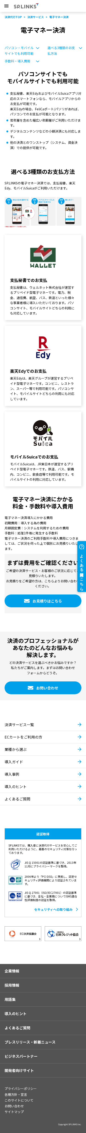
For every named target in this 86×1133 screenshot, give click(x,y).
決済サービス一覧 (19, 724)
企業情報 (12, 971)
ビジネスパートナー (21, 1056)
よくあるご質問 (17, 799)
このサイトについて (19, 1100)
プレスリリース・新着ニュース (30, 1042)
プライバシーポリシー (21, 1088)
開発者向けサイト (19, 1070)
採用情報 (12, 985)
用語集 (10, 999)
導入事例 (12, 774)
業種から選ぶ (16, 749)
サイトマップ (14, 1111)
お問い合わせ (14, 1106)
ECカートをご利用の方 (23, 737)
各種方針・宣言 (16, 1094)
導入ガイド (14, 761)
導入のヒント (16, 786)
